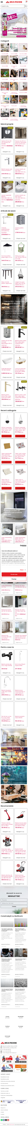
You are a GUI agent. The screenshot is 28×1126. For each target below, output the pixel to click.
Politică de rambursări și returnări (8, 1081)
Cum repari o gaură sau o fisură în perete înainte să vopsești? (7, 930)
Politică (7, 1026)
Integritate (3, 1097)
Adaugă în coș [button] (6, 151)
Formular (20, 1026)
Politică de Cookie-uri (5, 1093)
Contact (2, 1114)
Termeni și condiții (4, 1091)
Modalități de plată (5, 1079)
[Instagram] (6, 1120)
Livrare (7, 1016)
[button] (2, 23)
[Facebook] (4, 1120)
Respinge (14, 579)
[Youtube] (8, 1120)
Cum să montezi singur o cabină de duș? (20, 959)
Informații (7, 1036)
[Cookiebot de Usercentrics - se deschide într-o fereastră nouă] (20, 546)
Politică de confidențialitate (6, 1095)
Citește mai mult (20, 238)
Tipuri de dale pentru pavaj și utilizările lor (20, 990)
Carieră (2, 1112)
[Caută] (25, 6)
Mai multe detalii (14, 316)
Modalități (20, 1016)
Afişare (22, 569)
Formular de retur (4, 1083)
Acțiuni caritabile (4, 1110)
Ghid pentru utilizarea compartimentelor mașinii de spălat (6, 960)
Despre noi (3, 1107)
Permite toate (14, 574)
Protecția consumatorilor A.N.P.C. (7, 1085)
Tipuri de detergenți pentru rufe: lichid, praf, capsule (20, 930)
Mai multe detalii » (5, 944)
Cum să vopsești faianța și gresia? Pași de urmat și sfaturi (7, 990)
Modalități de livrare (5, 1077)
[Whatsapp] (2, 1120)
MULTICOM (11, 1124)
